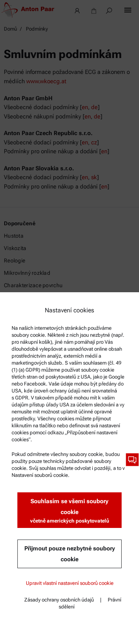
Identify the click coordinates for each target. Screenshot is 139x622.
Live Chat (132, 459)
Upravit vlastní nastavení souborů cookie (70, 583)
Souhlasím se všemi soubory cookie (69, 511)
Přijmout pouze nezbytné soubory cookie (69, 554)
